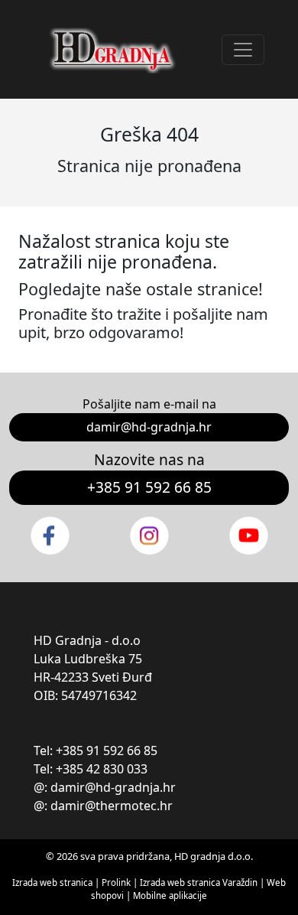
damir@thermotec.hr (111, 805)
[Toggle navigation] (243, 49)
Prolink (117, 882)
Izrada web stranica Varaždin (199, 882)
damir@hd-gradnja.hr (149, 426)
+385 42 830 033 (101, 768)
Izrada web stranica (52, 882)
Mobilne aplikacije (170, 895)
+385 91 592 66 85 (149, 487)
